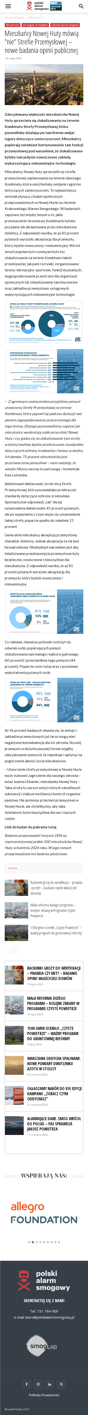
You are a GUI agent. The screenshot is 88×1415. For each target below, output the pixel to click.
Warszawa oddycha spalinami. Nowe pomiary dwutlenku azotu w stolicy (54, 1063)
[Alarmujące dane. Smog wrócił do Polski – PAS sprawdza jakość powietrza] (14, 1125)
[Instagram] (38, 1384)
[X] (61, 1384)
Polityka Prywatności (44, 1395)
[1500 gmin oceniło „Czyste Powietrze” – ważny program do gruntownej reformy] (16, 933)
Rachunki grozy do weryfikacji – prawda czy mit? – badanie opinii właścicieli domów (56, 888)
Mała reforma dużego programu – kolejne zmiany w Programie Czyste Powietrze (53, 910)
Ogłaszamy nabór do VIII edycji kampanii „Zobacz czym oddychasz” (54, 1094)
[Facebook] (26, 1384)
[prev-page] (8, 950)
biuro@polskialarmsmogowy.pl (49, 1317)
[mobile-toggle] (7, 6)
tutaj (52, 827)
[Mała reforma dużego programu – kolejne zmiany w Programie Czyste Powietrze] (16, 910)
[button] (81, 6)
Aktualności (35, 18)
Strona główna (14, 18)
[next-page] (15, 950)
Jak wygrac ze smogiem (35, 25)
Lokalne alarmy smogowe (65, 25)
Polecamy (12, 868)
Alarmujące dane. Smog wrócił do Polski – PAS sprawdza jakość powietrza (54, 1124)
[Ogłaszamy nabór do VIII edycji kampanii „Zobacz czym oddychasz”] (14, 1095)
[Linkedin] (49, 1384)
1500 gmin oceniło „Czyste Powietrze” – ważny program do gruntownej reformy (56, 930)
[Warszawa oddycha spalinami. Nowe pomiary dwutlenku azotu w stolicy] (14, 1065)
